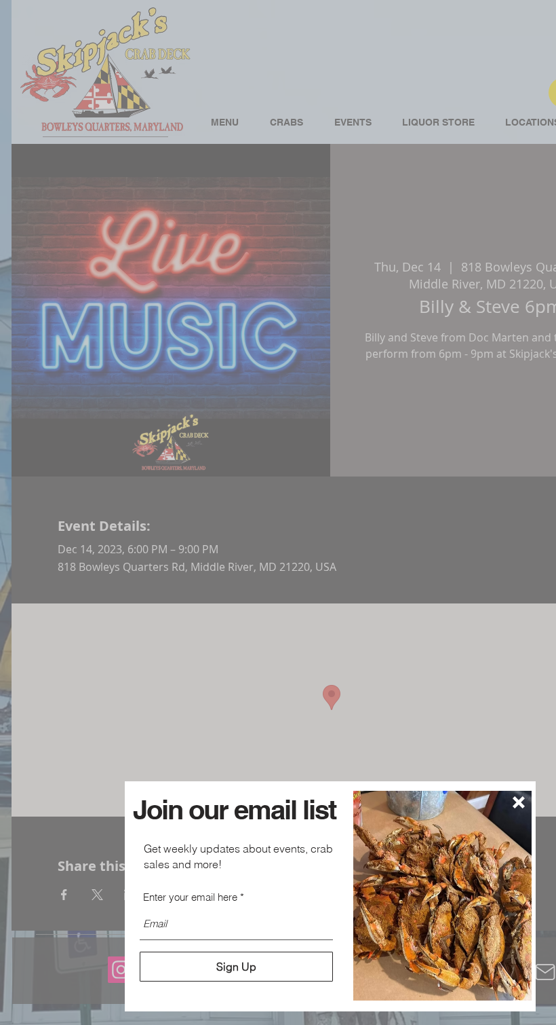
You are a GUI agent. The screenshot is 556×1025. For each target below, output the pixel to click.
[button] (519, 802)
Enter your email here (190, 897)
